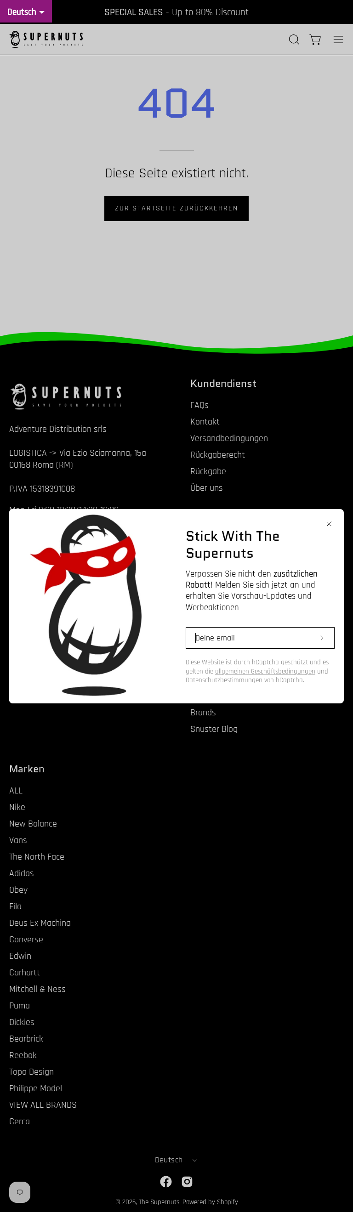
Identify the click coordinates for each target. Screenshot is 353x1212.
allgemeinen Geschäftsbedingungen (265, 671)
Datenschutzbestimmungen (224, 680)
